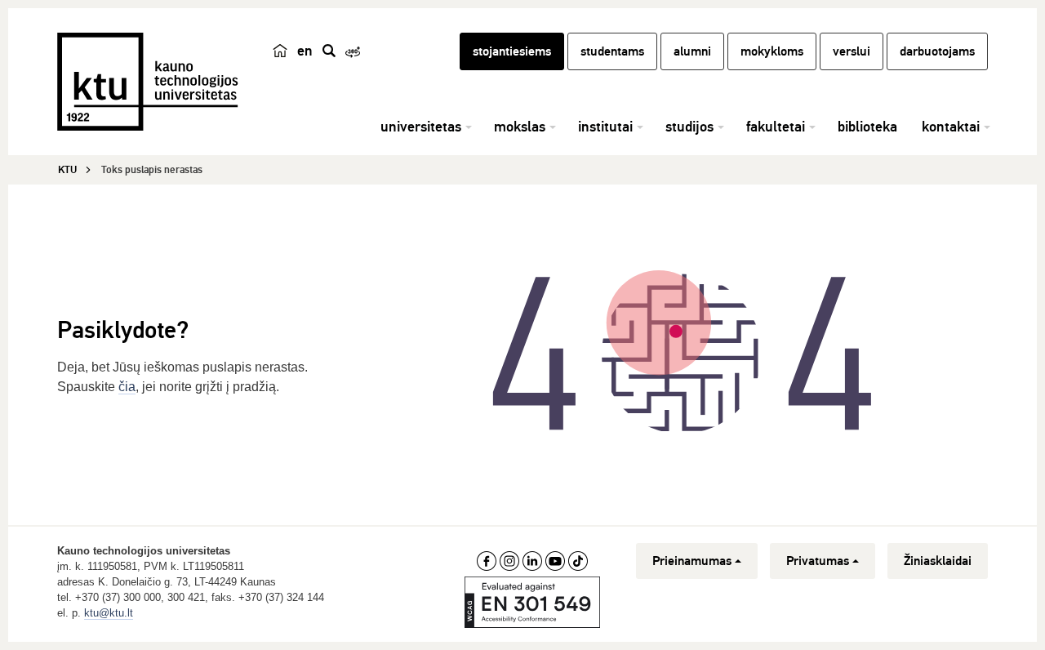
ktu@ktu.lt (108, 613)
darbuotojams (937, 51)
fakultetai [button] (775, 127)
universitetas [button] (420, 127)
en (305, 51)
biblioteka (867, 127)
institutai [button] (605, 127)
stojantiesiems (512, 51)
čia (127, 387)
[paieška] (329, 51)
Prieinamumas (692, 561)
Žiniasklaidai (938, 561)
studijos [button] (689, 127)
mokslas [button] (519, 127)
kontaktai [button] (951, 127)
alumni (692, 51)
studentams (612, 51)
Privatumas (817, 561)
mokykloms (771, 51)
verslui (851, 51)
